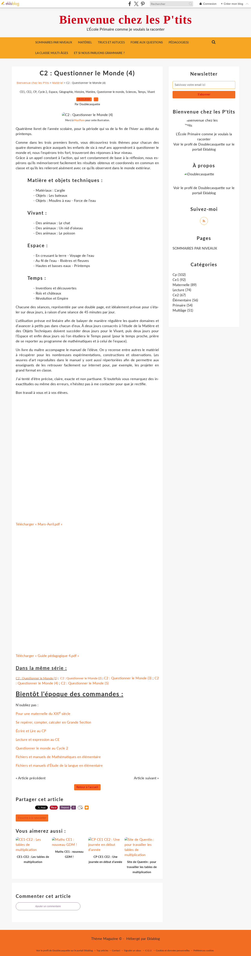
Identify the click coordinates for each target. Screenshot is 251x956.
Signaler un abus (133, 950)
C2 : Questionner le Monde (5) (85, 683)
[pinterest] (142, 4)
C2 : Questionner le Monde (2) (81, 678)
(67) (179, 295)
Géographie (66, 92)
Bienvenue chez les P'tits (125, 19)
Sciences (131, 92)
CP (34, 92)
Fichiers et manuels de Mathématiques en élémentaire (58, 757)
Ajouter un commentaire (48, 906)
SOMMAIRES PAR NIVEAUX (53, 42)
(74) (182, 290)
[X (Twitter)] (136, 4)
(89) (184, 285)
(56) (185, 300)
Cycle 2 (42, 92)
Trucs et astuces (111, 42)
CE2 (28, 92)
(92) (179, 280)
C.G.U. (148, 950)
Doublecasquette (211, 144)
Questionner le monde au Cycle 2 (42, 748)
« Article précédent (30, 778)
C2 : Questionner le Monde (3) (128, 678)
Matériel (85, 42)
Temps (142, 92)
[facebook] (129, 4)
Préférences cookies (203, 950)
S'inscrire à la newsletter (32, 818)
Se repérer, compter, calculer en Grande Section (53, 722)
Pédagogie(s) (179, 42)
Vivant (151, 92)
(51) (183, 310)
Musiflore (79, 120)
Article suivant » (146, 778)
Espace (53, 92)
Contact (116, 950)
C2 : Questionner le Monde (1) (36, 678)
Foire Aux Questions (147, 42)
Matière (90, 92)
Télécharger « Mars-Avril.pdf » (39, 524)
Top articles (102, 950)
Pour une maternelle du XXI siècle (43, 714)
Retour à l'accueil (87, 787)
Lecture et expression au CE (37, 740)
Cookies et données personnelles (173, 950)
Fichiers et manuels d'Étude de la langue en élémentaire (59, 766)
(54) (183, 305)
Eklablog (153, 939)
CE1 (22, 92)
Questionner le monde (110, 92)
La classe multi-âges (51, 53)
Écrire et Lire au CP (31, 731)
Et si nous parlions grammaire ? (99, 53)
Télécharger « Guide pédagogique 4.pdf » (47, 656)
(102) (179, 275)
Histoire (79, 92)
